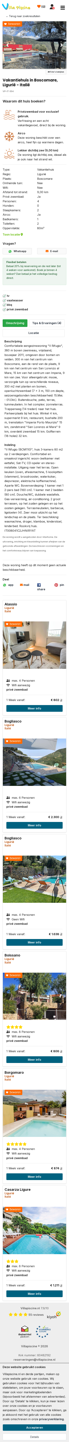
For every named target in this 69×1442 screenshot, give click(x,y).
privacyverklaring (51, 1419)
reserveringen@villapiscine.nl (34, 1359)
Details (34, 1437)
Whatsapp (20, 251)
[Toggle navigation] (62, 7)
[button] (7, 45)
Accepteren (34, 1427)
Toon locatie (12, 234)
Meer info (34, 708)
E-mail (54, 251)
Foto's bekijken (57, 72)
